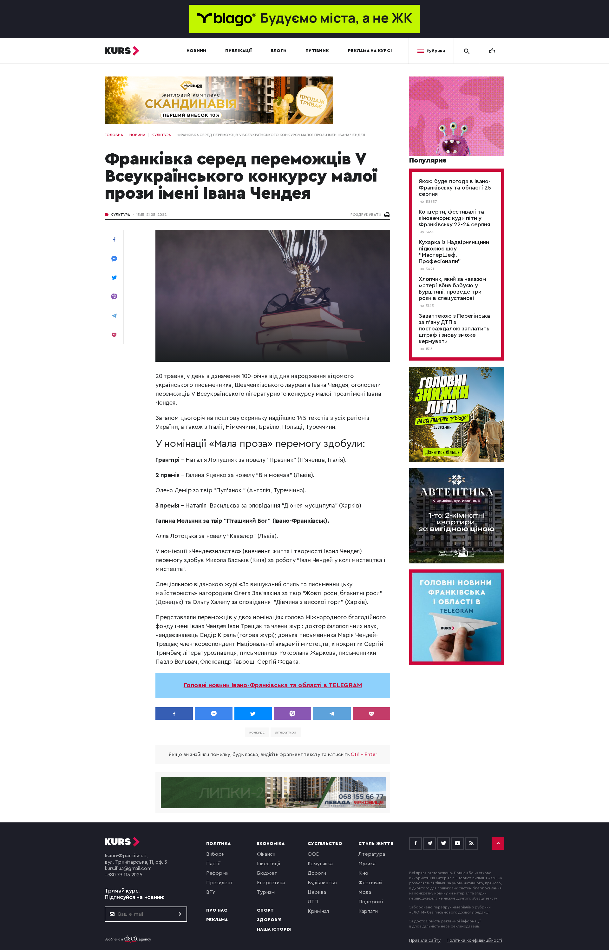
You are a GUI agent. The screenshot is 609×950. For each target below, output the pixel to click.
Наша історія (274, 929)
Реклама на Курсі (370, 51)
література (285, 732)
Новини (196, 51)
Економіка (271, 843)
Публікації (238, 51)
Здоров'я (269, 920)
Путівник (317, 51)
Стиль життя (375, 843)
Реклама (217, 920)
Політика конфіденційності (474, 940)
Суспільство (325, 843)
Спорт (265, 910)
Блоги (278, 51)
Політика (218, 843)
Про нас (216, 910)
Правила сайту (425, 940)
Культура (120, 214)
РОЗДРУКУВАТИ (365, 214)
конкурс (257, 732)
